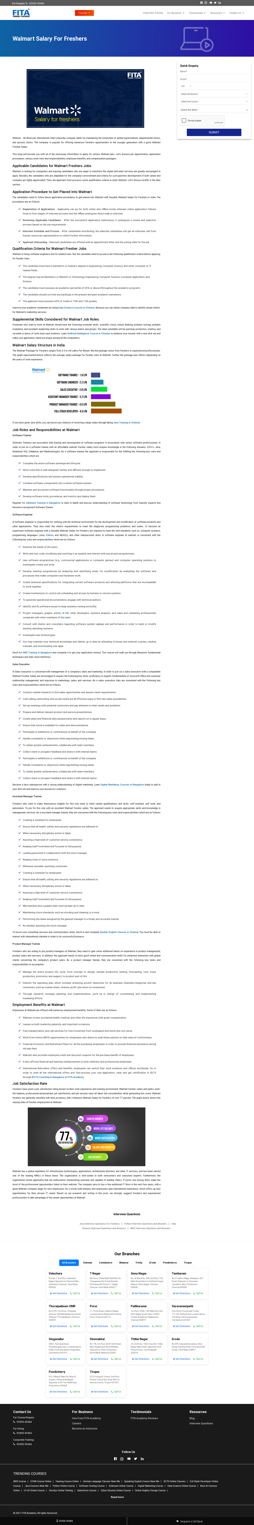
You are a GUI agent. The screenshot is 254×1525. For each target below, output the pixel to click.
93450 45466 (36, 3)
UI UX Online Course (34, 1490)
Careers (76, 1423)
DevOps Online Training (61, 1490)
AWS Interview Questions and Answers (150, 1228)
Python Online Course (64, 1485)
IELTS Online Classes (174, 1481)
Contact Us (235, 13)
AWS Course (19, 1481)
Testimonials (196, 13)
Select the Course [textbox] (189, 101)
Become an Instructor (84, 1428)
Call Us (76, 1293)
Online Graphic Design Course (150, 1490)
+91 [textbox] (183, 86)
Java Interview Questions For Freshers (100, 1223)
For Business (174, 13)
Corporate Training (153, 12)
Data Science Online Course (181, 1485)
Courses (83, 12)
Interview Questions (201, 1423)
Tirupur (188, 1262)
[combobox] (186, 87)
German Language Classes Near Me (101, 1481)
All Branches (69, 1262)
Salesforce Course (86, 1490)
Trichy (138, 1262)
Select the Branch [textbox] (189, 94)
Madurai (123, 1262)
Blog (192, 1418)
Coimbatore (105, 1262)
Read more (117, 1497)
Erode (152, 1262)
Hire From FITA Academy (86, 1418)
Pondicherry (170, 1262)
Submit (214, 132)
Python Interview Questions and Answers (145, 1223)
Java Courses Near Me (36, 1485)
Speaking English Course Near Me (141, 1481)
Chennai (87, 1262)
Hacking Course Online (67, 1481)
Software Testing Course (92, 1485)
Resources (216, 13)
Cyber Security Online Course (116, 1490)
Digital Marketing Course (150, 1485)
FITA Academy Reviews (144, 1418)
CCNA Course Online (40, 1481)
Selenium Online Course (121, 1485)
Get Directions (59, 1293)
